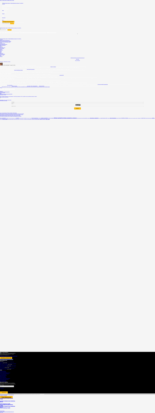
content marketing (44, 118)
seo (153, 118)
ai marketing (3, 118)
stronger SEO (62, 75)
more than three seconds (30, 69)
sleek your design (53, 66)
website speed (47, 86)
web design (33, 119)
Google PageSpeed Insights (18, 70)
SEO (21, 96)
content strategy (50, 118)
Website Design (6, 61)
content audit (10, 86)
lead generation (113, 118)
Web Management (3, 375)
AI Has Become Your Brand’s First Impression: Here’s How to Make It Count (11, 114)
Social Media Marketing (4, 373)
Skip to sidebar (7, 0)
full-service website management (103, 84)
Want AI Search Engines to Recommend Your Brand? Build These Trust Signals (12, 113)
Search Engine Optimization (17, 96)
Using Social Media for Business (30, 96)
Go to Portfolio (77, 60)
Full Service (6, 96)
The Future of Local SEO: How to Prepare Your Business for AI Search (10, 116)
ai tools (17, 118)
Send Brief (77, 59)
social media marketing (11, 119)
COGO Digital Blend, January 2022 (3, 100)
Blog (0, 96)
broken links (6, 86)
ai (0, 118)
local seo (119, 118)
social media (4, 119)
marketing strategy (124, 118)
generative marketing (94, 118)
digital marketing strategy (70, 118)
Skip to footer (12, 0)
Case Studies (3, 96)
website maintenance (37, 86)
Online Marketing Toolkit (5, 403)
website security (42, 86)
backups (3, 86)
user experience (31, 86)
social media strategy (16, 119)
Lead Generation (3, 374)
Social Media (24, 96)
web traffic (48, 119)
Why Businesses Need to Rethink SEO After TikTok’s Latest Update (10, 115)
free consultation (9, 85)
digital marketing (14, 86)
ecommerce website (20, 86)
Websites (9, 61)
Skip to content (2, 0)
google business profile (103, 118)
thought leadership (21, 119)
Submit (77, 108)
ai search (7, 118)
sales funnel (143, 118)
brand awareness (35, 118)
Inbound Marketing (10, 96)
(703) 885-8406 (17, 393)
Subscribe (4, 392)
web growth (37, 119)
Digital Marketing (3, 371)
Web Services (1, 61)
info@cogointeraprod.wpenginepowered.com (77, 57)
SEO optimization (26, 86)
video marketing (29, 119)
